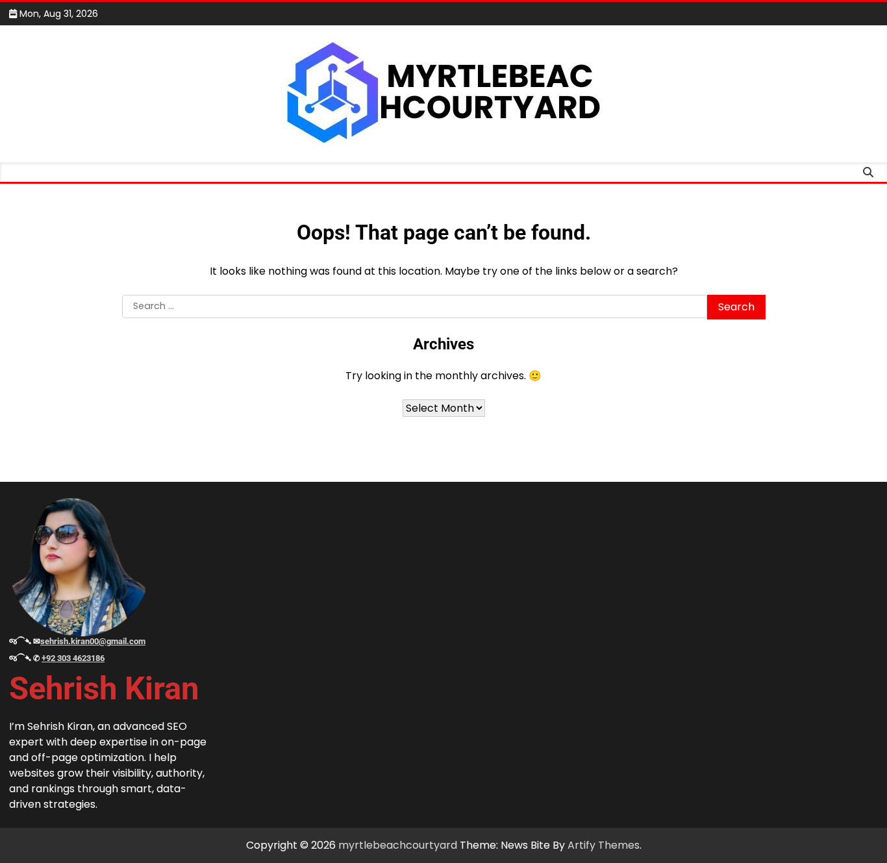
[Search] (868, 172)
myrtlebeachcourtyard (397, 845)
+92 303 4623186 (73, 658)
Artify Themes (604, 845)
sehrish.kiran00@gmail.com (92, 641)
